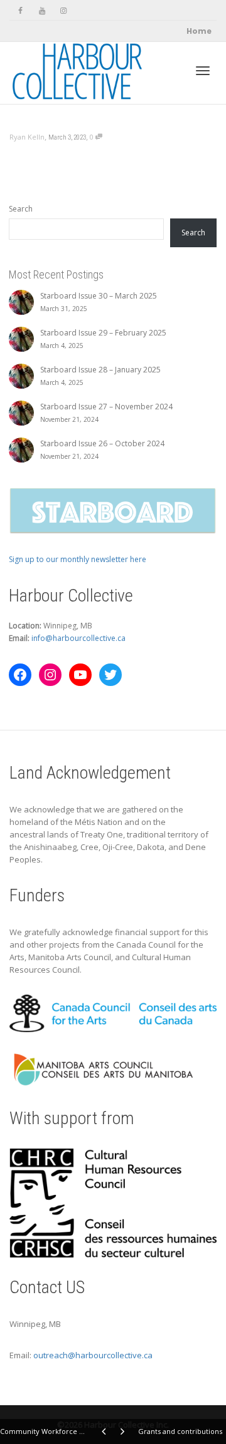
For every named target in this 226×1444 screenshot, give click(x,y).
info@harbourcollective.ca (78, 638)
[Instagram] (63, 10)
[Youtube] (41, 10)
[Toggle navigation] (203, 70)
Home (199, 31)
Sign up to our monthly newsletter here (77, 559)
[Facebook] (20, 10)
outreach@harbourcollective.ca (93, 1355)
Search (21, 208)
